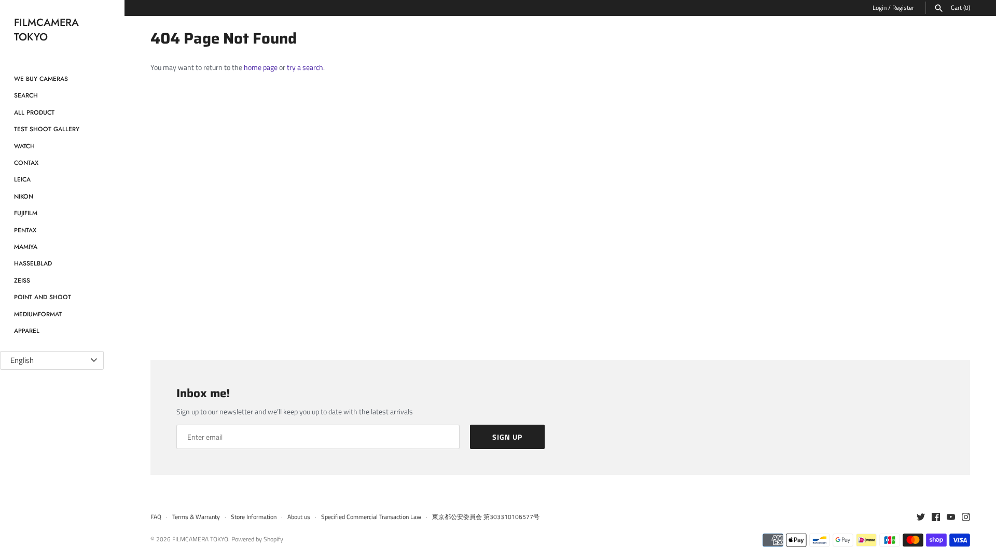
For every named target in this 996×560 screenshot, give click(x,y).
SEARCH (26, 95)
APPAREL (26, 330)
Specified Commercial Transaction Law (371, 517)
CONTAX (26, 162)
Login (880, 7)
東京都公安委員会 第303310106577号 (486, 517)
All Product (34, 112)
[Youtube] (951, 517)
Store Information (253, 517)
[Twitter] (921, 517)
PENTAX (25, 230)
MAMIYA (25, 246)
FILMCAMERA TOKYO (200, 539)
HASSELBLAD (33, 263)
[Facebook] (936, 517)
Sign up (507, 436)
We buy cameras (41, 78)
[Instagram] (966, 517)
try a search (305, 67)
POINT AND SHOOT (42, 296)
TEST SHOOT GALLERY (46, 128)
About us (298, 517)
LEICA (22, 179)
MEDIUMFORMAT (38, 314)
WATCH (24, 146)
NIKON (23, 196)
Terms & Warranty (196, 517)
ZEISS (22, 280)
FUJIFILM (25, 212)
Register (903, 7)
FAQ (155, 517)
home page (261, 67)
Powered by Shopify (257, 539)
